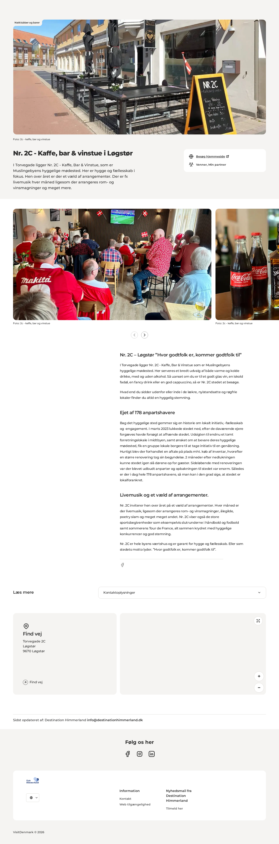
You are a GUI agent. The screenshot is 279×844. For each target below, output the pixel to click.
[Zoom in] (259, 676)
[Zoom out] (259, 688)
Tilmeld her (174, 808)
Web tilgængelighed (135, 804)
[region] (193, 654)
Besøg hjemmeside (210, 156)
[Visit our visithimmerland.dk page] (139, 753)
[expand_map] (258, 620)
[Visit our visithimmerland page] (127, 753)
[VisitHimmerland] (32, 780)
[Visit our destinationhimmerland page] (151, 753)
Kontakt (125, 799)
